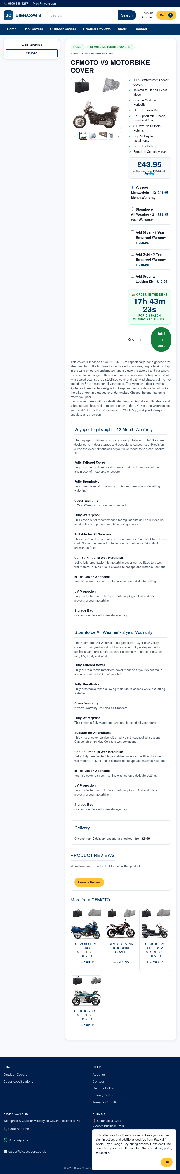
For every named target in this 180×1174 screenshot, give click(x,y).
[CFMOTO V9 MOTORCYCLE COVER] (83, 136)
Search (127, 15)
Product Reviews (97, 28)
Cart (165, 15)
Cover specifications (18, 1081)
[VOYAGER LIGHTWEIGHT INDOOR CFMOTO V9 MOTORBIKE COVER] (93, 136)
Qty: (131, 339)
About (123, 28)
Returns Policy (103, 1088)
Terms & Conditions (107, 1102)
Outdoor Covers (63, 28)
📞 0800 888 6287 (17, 1129)
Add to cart (161, 339)
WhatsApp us (18, 1140)
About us (99, 1074)
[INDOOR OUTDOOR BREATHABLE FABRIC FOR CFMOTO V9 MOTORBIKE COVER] (103, 136)
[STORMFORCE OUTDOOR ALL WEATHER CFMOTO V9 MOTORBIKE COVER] (113, 136)
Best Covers (33, 28)
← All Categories (31, 45)
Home (11, 28)
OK (167, 1162)
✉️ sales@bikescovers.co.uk (25, 1151)
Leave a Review (89, 882)
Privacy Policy (103, 1095)
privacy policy (163, 1148)
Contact (141, 28)
